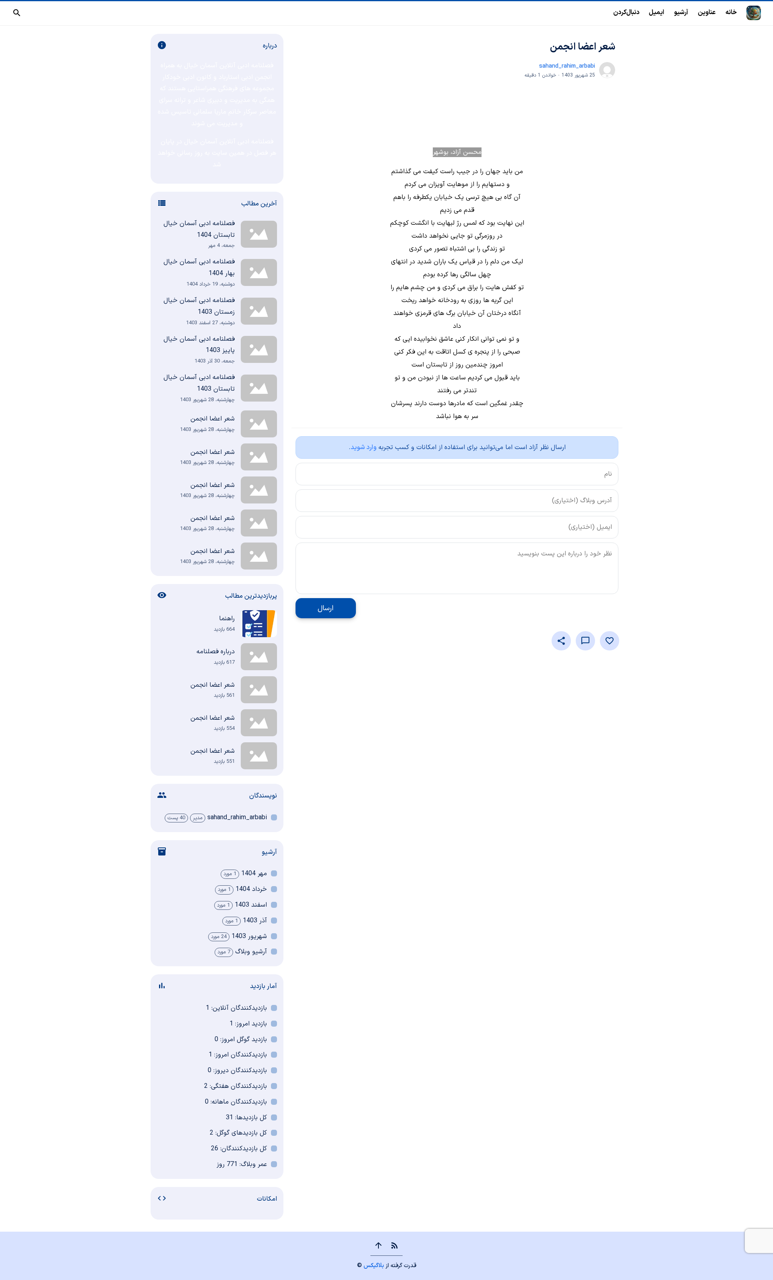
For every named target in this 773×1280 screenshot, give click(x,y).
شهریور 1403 (249, 936)
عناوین (707, 12)
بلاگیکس (374, 1265)
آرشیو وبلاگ (251, 952)
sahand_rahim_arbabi (567, 66)
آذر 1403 (255, 921)
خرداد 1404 (251, 889)
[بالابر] (378, 1245)
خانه (731, 12)
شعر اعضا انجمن (582, 47)
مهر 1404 (254, 873)
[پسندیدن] (609, 640)
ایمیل (656, 12)
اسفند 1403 (251, 905)
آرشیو (681, 12)
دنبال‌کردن (626, 12)
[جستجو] (17, 13)
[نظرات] (585, 640)
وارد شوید (363, 447)
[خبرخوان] (394, 1245)
